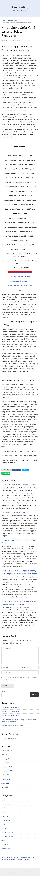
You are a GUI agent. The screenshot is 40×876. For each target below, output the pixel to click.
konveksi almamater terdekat (10, 715)
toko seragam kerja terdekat (10, 707)
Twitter (26, 470)
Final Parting (20, 7)
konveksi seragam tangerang (10, 711)
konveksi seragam (7, 832)
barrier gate (5, 804)
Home (3, 20)
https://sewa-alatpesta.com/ (20, 281)
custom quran (5, 812)
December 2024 (6, 767)
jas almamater (5, 820)
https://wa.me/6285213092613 (20, 272)
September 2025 (6, 750)
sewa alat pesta (12, 20)
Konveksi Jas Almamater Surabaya (12, 726)
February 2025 (6, 759)
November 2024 (6, 771)
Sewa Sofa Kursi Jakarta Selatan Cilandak (18, 485)
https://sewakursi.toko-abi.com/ (20, 285)
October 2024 (5, 775)
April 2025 (4, 754)
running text (5, 844)
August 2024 (5, 783)
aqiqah (3, 800)
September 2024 (6, 779)
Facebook (17, 470)
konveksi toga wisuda (8, 836)
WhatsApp (6, 473)
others (3, 840)
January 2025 (5, 763)
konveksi (4, 828)
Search (3, 691)
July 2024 (4, 787)
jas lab (3, 824)
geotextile (4, 816)
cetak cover (5, 808)
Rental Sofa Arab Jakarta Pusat (14, 512)
